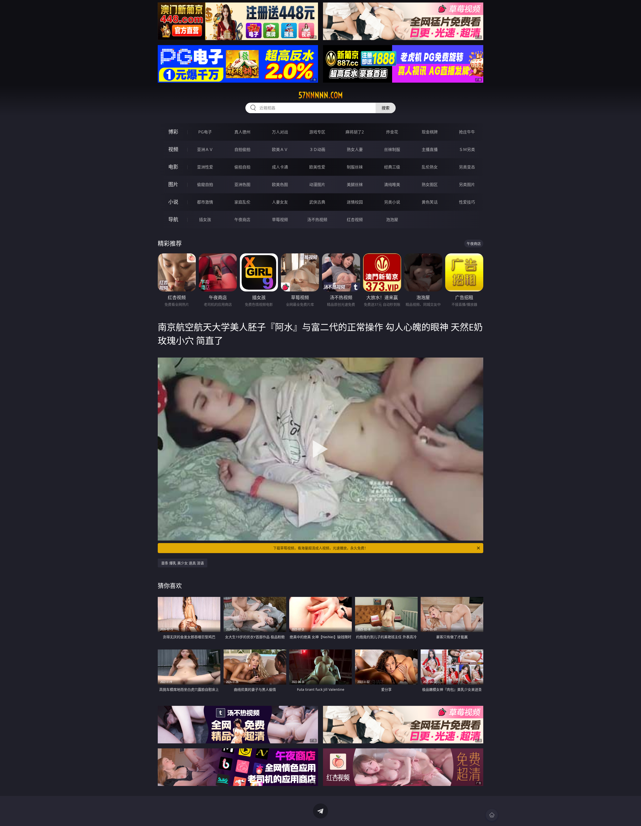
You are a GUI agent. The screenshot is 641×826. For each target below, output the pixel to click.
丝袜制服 (392, 149)
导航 (173, 219)
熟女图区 (430, 184)
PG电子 (205, 132)
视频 (173, 149)
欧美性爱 (317, 167)
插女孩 (205, 219)
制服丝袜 (355, 167)
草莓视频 (280, 219)
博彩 (173, 131)
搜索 (386, 108)
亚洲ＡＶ (205, 149)
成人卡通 (280, 167)
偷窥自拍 (205, 184)
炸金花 (392, 132)
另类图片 (467, 184)
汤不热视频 (317, 219)
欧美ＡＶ (280, 149)
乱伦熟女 (430, 167)
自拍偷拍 (242, 149)
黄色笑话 (430, 202)
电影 (173, 166)
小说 (173, 202)
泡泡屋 (392, 219)
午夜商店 (242, 219)
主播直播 (430, 149)
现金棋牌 (430, 132)
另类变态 (467, 167)
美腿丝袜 (355, 184)
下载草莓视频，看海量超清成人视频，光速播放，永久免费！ (320, 548)
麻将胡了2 (355, 132)
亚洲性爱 (205, 167)
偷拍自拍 (242, 167)
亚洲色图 (242, 184)
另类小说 (392, 202)
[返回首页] (492, 815)
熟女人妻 (355, 149)
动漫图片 (317, 184)
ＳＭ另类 (467, 149)
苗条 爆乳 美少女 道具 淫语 (182, 563)
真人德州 (242, 132)
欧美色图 (280, 184)
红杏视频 (355, 219)
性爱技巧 (467, 202)
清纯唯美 (392, 184)
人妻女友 (280, 202)
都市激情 (205, 202)
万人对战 (280, 132)
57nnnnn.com (320, 95)
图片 (173, 184)
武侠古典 (317, 202)
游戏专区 (317, 132)
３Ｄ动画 (317, 149)
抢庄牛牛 (467, 132)
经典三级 (392, 167)
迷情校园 (355, 202)
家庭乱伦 (242, 202)
